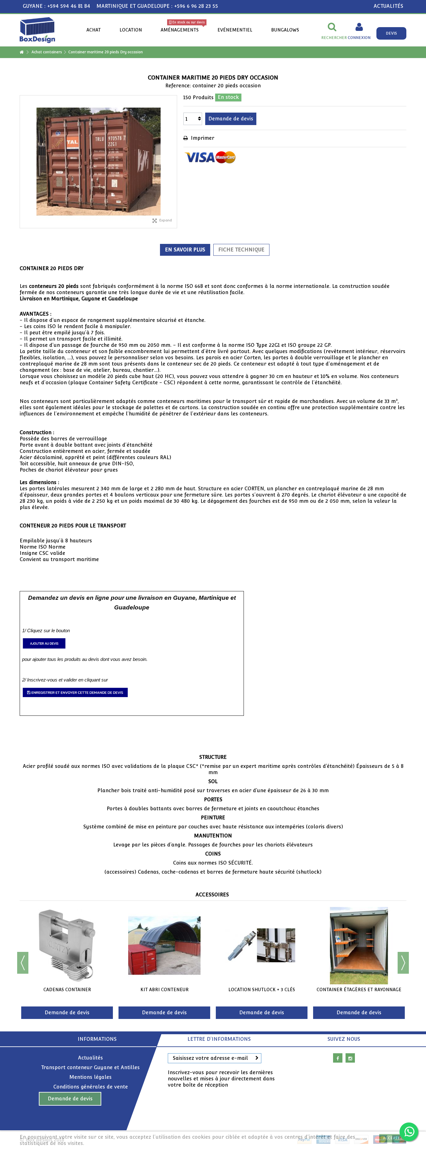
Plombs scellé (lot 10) (164, 989)
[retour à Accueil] (21, 52)
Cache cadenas (262, 989)
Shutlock (67, 989)
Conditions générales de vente (90, 1087)
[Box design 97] (37, 30)
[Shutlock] (67, 945)
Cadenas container (359, 989)
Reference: (178, 86)
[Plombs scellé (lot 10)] (164, 945)
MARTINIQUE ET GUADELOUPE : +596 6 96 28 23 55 (157, 6)
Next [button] (403, 963)
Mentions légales (90, 1077)
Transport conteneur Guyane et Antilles (90, 1067)
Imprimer (201, 138)
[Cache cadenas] (261, 945)
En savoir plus (185, 249)
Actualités (90, 1058)
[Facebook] (337, 1058)
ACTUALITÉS (388, 6)
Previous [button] (22, 963)
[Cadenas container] (359, 945)
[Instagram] (350, 1058)
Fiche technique (241, 249)
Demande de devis (70, 1099)
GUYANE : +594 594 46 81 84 (56, 6)
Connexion (359, 38)
